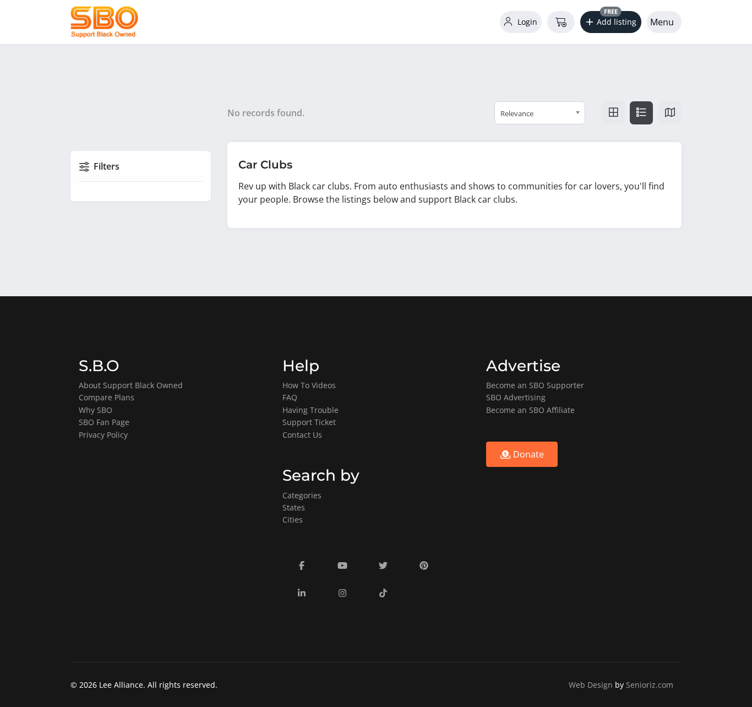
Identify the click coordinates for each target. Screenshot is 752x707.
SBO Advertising (516, 397)
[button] (611, 22)
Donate (527, 454)
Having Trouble (310, 410)
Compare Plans (106, 397)
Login (526, 22)
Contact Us (302, 434)
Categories (301, 495)
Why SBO (95, 410)
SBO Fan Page (104, 422)
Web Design (591, 684)
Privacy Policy (103, 434)
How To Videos (309, 385)
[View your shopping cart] (561, 22)
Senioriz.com (649, 684)
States (293, 507)
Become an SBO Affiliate (530, 410)
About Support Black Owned (131, 385)
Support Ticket (309, 422)
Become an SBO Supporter (535, 385)
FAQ (289, 397)
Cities (292, 519)
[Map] (670, 112)
